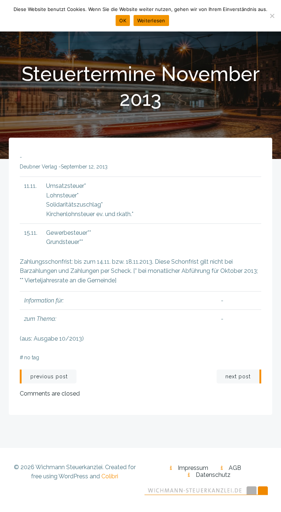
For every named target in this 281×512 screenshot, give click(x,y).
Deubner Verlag (38, 167)
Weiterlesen (151, 20)
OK (122, 20)
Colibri (109, 476)
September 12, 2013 (84, 167)
